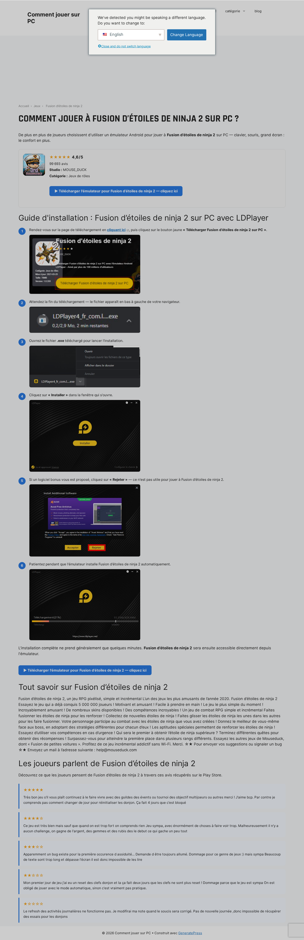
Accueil (23, 106)
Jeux (37, 106)
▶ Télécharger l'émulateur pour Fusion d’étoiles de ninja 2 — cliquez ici (116, 191)
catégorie (232, 11)
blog (258, 11)
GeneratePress (190, 933)
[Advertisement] (152, 69)
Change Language (186, 34)
